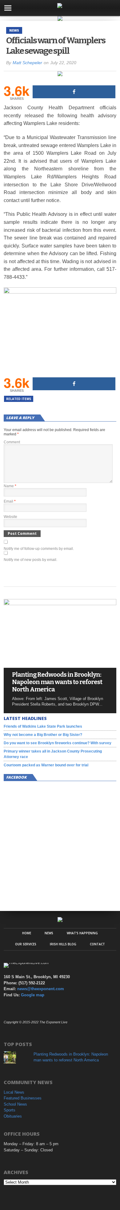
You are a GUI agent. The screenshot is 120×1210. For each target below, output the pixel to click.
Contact (97, 944)
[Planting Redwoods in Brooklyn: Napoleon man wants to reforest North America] (60, 603)
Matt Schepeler (27, 62)
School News (15, 1104)
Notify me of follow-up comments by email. (39, 549)
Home (26, 933)
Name (10, 486)
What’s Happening (82, 933)
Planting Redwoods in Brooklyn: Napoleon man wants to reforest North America (57, 682)
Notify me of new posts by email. (30, 560)
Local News (14, 1092)
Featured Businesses (23, 1098)
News (49, 933)
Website (10, 517)
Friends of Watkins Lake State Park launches (43, 726)
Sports (9, 1110)
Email (10, 501)
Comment (12, 442)
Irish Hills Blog (63, 944)
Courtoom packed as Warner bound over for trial (46, 765)
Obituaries (13, 1116)
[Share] (74, 91)
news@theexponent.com (40, 988)
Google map (32, 995)
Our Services (25, 944)
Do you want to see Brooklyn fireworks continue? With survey (57, 743)
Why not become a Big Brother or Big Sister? (43, 735)
